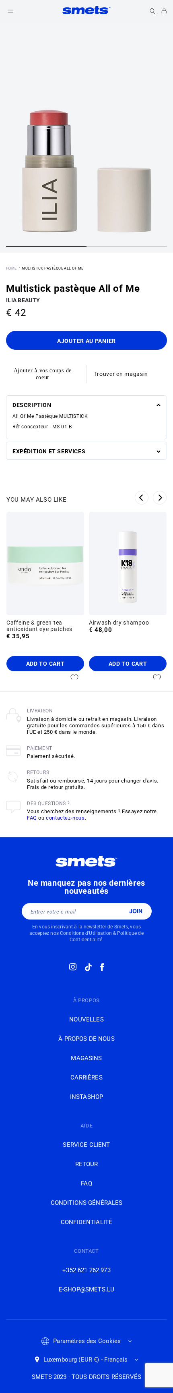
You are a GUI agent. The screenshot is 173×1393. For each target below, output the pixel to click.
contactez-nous (65, 818)
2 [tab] (126, 247)
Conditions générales (87, 1202)
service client (86, 1144)
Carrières (86, 1077)
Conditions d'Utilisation (86, 933)
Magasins (86, 1058)
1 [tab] (46, 247)
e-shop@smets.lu (86, 1289)
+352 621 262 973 (86, 1270)
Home (11, 268)
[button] (152, 11)
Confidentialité (86, 1222)
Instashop (86, 1096)
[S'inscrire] (135, 911)
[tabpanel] (86, 137)
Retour (86, 1164)
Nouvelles (86, 1019)
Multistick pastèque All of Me (52, 268)
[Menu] (10, 11)
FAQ (32, 818)
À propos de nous (86, 1038)
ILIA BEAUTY (23, 300)
